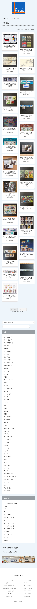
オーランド (7, 368)
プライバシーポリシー (27, 588)
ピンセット (7, 531)
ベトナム (6, 448)
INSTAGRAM (27, 593)
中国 (5, 414)
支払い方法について (27, 583)
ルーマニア (7, 482)
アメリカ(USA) (8, 343)
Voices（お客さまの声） (10, 552)
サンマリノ (7, 385)
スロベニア (7, 402)
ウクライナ (7, 357)
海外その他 (7, 488)
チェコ (6, 411)
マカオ (6, 462)
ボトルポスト (8, 534)
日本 (5, 425)
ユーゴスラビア (8, 473)
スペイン (6, 397)
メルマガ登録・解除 (9, 591)
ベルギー (6, 451)
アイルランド (8, 340)
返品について (27, 585)
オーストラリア (8, 363)
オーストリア (8, 365)
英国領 (6, 348)
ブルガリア (7, 445)
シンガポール (8, 388)
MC (5, 509)
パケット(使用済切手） (10, 503)
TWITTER (9, 593)
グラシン (6, 512)
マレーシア (7, 465)
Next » (22, 309)
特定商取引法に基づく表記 (9, 588)
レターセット (8, 520)
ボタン (6, 537)
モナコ (6, 471)
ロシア (6, 485)
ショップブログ (27, 596)
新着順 (33, 29)
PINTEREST (9, 596)
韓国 (5, 377)
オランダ (6, 371)
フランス (6, 442)
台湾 (5, 408)
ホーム (4, 18)
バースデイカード (9, 526)
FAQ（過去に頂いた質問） (11, 548)
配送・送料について (9, 585)
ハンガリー (7, 434)
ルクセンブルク (8, 479)
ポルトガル (7, 456)
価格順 (27, 29)
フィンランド (8, 439)
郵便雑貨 (6, 498)
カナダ (6, 374)
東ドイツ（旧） (8, 436)
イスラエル (7, 351)
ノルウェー (7, 431)
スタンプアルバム (9, 517)
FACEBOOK (27, 591)
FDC (5, 506)
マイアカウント (9, 580)
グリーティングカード (10, 523)
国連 (5, 382)
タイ (5, 405)
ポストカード (8, 514)
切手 (10, 18)
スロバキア (7, 399)
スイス (6, 391)
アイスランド (8, 337)
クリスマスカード (9, 529)
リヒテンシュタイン (10, 476)
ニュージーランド (9, 428)
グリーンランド (8, 380)
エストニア (7, 360)
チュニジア (7, 417)
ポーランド (7, 454)
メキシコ (6, 468)
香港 (5, 459)
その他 (6, 540)
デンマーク (7, 419)
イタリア (6, 354)
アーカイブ (7, 490)
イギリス (16, 18)
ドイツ (6, 422)
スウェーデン (8, 394)
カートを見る (27, 580)
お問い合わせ (9, 583)
